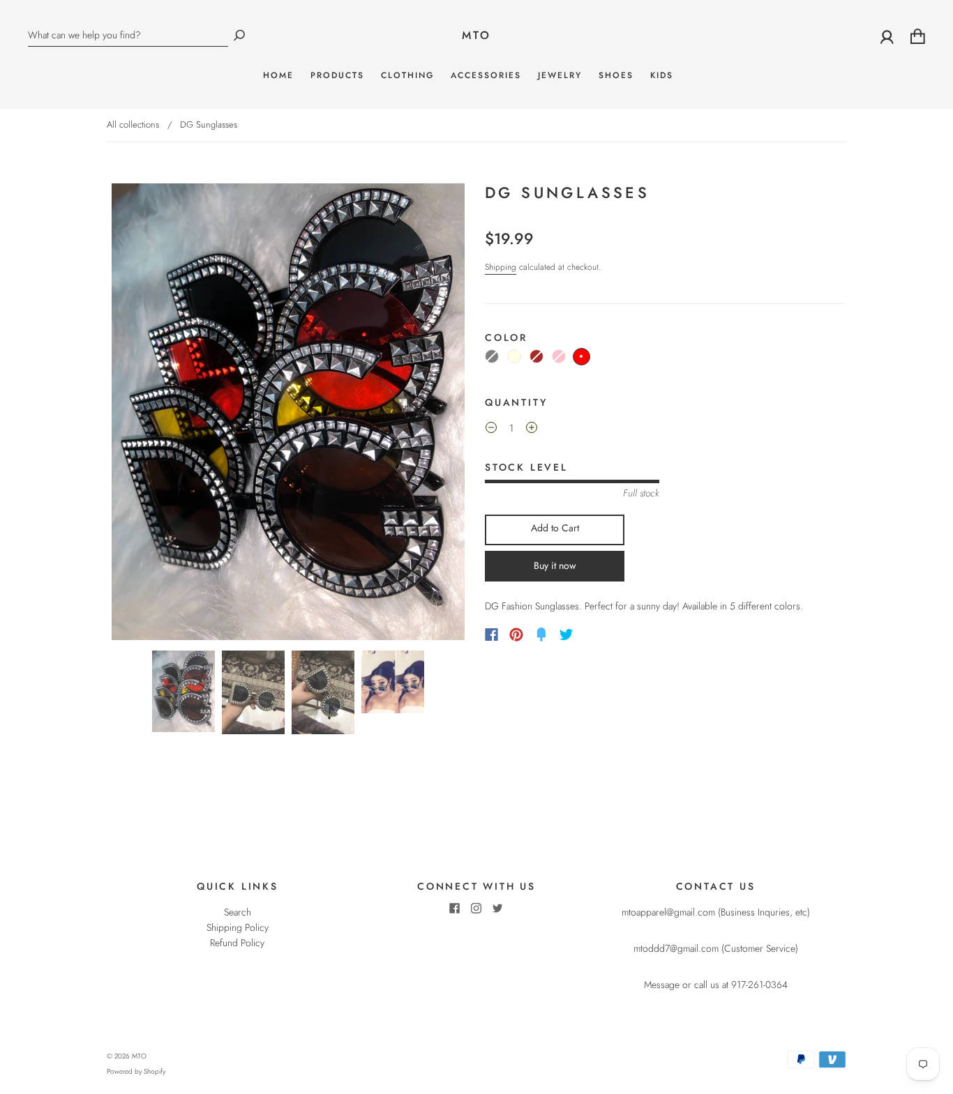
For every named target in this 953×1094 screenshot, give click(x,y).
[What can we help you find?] (128, 35)
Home (278, 75)
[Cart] (917, 36)
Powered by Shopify (136, 1071)
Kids (661, 75)
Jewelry (560, 75)
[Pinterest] (516, 634)
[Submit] (239, 35)
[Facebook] (491, 634)
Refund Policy (237, 943)
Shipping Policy (238, 927)
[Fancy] (541, 634)
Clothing (407, 75)
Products (337, 75)
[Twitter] (566, 634)
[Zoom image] (288, 412)
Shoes (616, 75)
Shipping (500, 267)
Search (237, 912)
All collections (133, 124)
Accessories (486, 75)
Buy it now (555, 565)
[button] (144, 412)
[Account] (887, 36)
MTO (477, 36)
